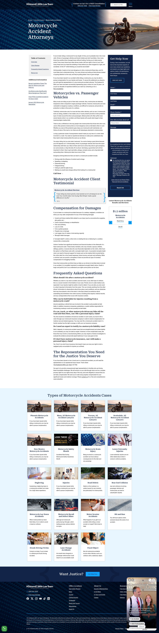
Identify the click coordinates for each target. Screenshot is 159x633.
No (77, 322)
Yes (82, 322)
